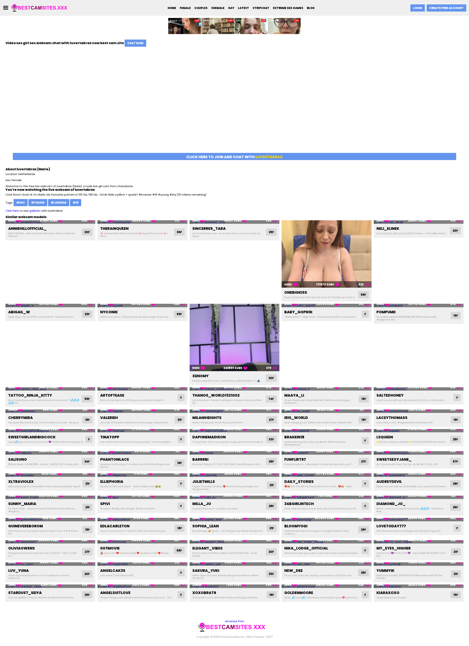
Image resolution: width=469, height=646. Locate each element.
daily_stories (299, 481)
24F (87, 461)
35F (271, 574)
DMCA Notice (255, 637)
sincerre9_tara (209, 228)
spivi (105, 503)
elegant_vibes (207, 548)
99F (363, 295)
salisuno (17, 459)
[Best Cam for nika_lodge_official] (326, 542)
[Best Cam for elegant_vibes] (234, 542)
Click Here (12, 211)
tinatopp (109, 437)
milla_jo (201, 503)
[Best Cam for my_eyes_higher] (419, 542)
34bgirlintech (299, 503)
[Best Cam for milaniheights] (234, 411)
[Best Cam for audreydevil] (419, 475)
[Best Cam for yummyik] (419, 564)
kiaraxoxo (387, 592)
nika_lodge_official (306, 548)
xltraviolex (21, 481)
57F (455, 461)
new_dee (293, 570)
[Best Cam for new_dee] (326, 564)
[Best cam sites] (41, 8)
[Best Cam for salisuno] (50, 453)
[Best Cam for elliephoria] (142, 475)
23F (87, 314)
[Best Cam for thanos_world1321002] (234, 389)
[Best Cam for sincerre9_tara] (234, 222)
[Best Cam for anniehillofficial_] (50, 222)
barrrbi (200, 459)
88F (179, 550)
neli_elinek (387, 228)
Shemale (217, 8)
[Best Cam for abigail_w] (50, 305)
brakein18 (294, 437)
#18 (75, 203)
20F (87, 232)
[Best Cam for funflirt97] (326, 453)
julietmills (203, 481)
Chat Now (135, 43)
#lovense (59, 203)
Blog (311, 8)
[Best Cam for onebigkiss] (326, 254)
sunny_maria (22, 503)
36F (179, 232)
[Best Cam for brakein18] (326, 430)
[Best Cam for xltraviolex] (50, 475)
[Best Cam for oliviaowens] (50, 542)
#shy (20, 203)
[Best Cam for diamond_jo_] (419, 497)
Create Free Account (446, 8)
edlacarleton (115, 526)
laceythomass (391, 417)
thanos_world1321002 (216, 395)
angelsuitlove (115, 592)
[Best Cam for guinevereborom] (50, 519)
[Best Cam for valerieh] (142, 411)
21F (180, 420)
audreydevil (389, 481)
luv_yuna (18, 570)
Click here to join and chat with (234, 156)
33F (271, 439)
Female (185, 8)
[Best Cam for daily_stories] (326, 475)
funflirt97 (295, 459)
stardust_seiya (25, 592)
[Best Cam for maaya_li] (326, 389)
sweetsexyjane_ (393, 459)
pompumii (386, 312)
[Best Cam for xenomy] (234, 337)
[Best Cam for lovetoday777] (419, 519)
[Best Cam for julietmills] (234, 475)
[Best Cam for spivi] (142, 497)
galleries (35, 211)
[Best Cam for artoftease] (142, 389)
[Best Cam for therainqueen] (142, 222)
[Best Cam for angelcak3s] (142, 564)
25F (455, 439)
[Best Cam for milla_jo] (234, 497)
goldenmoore (298, 592)
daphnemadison (209, 437)
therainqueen (114, 228)
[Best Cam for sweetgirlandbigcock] (50, 430)
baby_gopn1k (298, 312)
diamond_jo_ (390, 503)
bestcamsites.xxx (232, 637)
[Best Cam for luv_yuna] (50, 564)
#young (38, 203)
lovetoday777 (391, 526)
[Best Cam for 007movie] (142, 542)
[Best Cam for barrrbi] (234, 453)
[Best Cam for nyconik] (142, 305)
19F (455, 316)
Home (172, 8)
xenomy (200, 375)
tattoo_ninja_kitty (30, 395)
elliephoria (111, 481)
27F (271, 420)
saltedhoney (390, 395)
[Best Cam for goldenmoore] (326, 586)
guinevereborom (25, 526)
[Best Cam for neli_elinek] (419, 222)
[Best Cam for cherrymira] (50, 411)
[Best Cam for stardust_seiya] (50, 586)
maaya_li (294, 395)
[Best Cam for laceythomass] (419, 411)
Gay (231, 8)
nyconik (109, 312)
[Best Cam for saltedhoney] (419, 389)
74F (271, 399)
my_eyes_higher (393, 548)
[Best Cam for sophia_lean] (234, 519)
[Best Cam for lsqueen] (419, 430)
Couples (201, 8)
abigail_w (19, 312)
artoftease (112, 395)
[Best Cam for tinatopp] (142, 430)
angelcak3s (112, 570)
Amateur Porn (234, 621)
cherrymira (20, 417)
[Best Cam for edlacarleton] (142, 519)
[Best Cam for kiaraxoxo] (419, 586)
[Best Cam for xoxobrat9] (234, 586)
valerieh (109, 417)
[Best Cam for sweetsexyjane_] (419, 453)
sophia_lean (205, 526)
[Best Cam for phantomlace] (142, 453)
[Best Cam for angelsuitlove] (142, 586)
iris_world (296, 417)
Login (417, 8)
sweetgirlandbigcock (32, 437)
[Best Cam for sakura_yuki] (234, 564)
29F (271, 232)
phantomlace (114, 459)
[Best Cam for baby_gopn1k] (326, 305)
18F (87, 420)
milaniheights (206, 417)
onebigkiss (295, 292)
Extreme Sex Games (288, 8)
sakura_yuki (205, 570)
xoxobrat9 (204, 592)
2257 (270, 637)
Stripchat (261, 8)
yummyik (385, 570)
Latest (243, 8)
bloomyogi (295, 526)
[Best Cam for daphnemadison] (234, 430)
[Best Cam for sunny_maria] (50, 497)
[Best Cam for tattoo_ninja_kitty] (50, 389)
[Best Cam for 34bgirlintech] (326, 497)
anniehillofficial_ (27, 228)
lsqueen (384, 437)
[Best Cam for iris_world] (326, 411)
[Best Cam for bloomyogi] (326, 519)
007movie (110, 548)
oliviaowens (21, 548)
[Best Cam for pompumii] (419, 305)
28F (271, 461)
